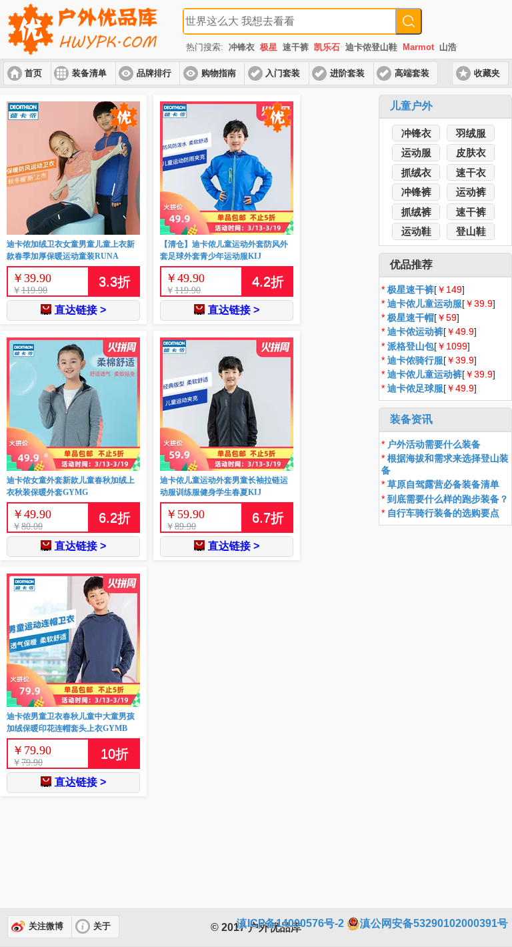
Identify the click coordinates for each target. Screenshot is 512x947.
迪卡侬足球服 (415, 388)
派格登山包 (410, 346)
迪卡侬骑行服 (415, 360)
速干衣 (471, 172)
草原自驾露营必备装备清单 (443, 484)
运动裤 (471, 191)
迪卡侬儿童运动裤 (424, 374)
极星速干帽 (410, 317)
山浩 (448, 47)
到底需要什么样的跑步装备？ (448, 499)
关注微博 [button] (46, 926)
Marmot (418, 47)
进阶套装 (347, 73)
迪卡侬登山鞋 (371, 47)
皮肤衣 (471, 152)
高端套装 (412, 73)
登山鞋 (471, 231)
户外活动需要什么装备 (434, 444)
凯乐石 (327, 47)
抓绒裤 (416, 211)
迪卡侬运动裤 (415, 331)
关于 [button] (102, 926)
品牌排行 (154, 73)
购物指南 (218, 73)
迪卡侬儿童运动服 (424, 303)
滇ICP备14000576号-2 (290, 923)
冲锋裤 (416, 191)
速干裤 (296, 47)
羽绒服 (471, 133)
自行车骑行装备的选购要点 (443, 513)
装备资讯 (411, 419)
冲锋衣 (242, 47)
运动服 (416, 152)
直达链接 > (80, 309)
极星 (268, 47)
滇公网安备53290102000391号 (434, 923)
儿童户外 (411, 105)
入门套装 (282, 73)
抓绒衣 (416, 172)
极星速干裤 (410, 289)
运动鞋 (416, 231)
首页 (33, 73)
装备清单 (89, 73)
